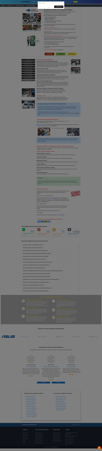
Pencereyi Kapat (59, 6)
